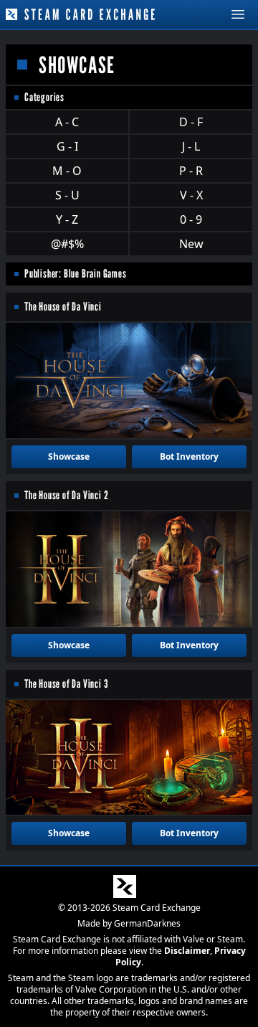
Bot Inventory (189, 456)
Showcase (69, 456)
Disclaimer (187, 951)
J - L (191, 146)
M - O (67, 171)
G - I (67, 146)
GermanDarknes (147, 923)
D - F (191, 122)
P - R (191, 171)
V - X (191, 195)
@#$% (67, 244)
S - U (67, 195)
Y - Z (67, 219)
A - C (67, 122)
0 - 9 (191, 219)
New (191, 244)
